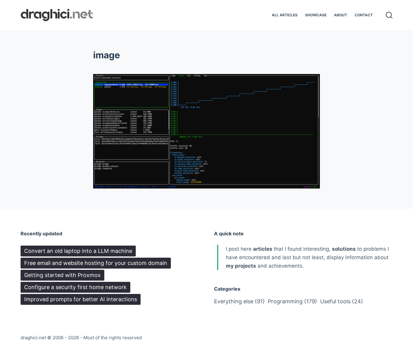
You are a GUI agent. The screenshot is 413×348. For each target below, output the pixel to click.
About (340, 15)
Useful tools (341, 301)
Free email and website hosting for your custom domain (95, 263)
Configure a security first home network (75, 287)
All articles (285, 15)
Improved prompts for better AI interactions (80, 299)
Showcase (316, 15)
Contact (364, 15)
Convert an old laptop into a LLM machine (78, 251)
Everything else (239, 301)
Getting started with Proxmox (62, 275)
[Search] (389, 15)
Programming (292, 301)
